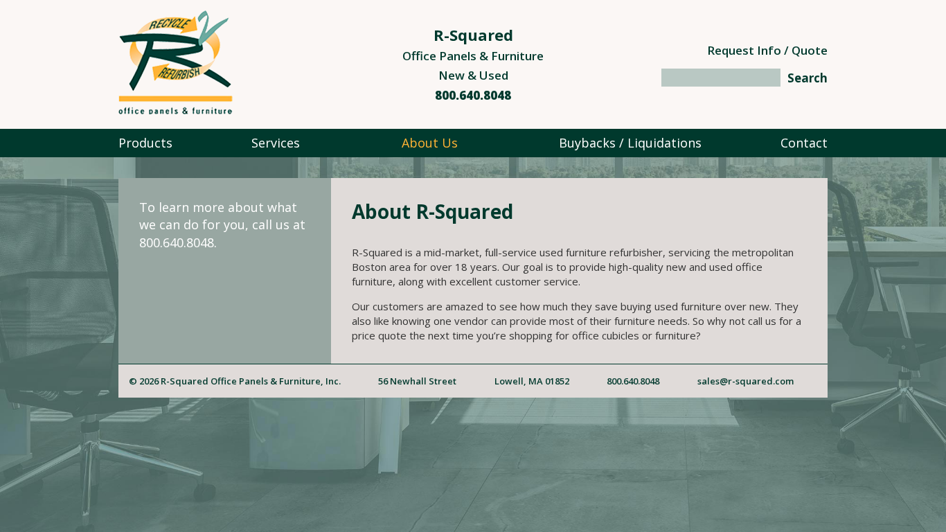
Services (275, 142)
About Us (430, 142)
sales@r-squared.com (745, 381)
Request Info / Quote (767, 50)
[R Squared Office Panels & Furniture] (175, 110)
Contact (804, 142)
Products (145, 142)
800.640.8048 (473, 95)
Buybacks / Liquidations (630, 142)
